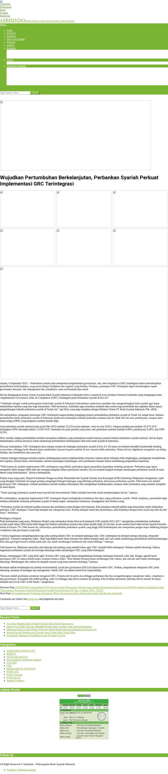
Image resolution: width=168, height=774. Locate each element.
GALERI (11, 662)
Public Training (14, 674)
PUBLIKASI (14, 677)
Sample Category (15, 680)
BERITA (11, 654)
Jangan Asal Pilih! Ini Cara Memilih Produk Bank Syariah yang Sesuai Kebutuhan (49, 626)
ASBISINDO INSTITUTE (21, 651)
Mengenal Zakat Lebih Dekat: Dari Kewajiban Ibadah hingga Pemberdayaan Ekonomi (51, 629)
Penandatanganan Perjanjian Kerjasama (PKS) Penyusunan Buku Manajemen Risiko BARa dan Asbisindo (66, 593)
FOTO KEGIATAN (17, 656)
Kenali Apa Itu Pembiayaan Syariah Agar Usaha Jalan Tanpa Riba (41, 632)
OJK (9, 665)
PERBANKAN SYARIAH (21, 668)
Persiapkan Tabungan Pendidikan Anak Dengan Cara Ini (36, 635)
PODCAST (13, 671)
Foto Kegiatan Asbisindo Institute (24, 659)
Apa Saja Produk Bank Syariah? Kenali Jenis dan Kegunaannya (40, 623)
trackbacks (32, 599)
